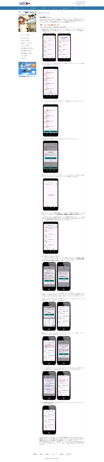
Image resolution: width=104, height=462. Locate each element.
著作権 (41, 454)
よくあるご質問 (24, 55)
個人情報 (47, 454)
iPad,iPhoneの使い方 (25, 38)
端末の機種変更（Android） (26, 50)
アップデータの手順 (25, 45)
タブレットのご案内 (24, 34)
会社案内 (61, 454)
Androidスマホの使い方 (25, 40)
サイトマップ (54, 454)
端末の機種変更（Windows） (27, 53)
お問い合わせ (23, 58)
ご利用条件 (34, 454)
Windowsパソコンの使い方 (26, 43)
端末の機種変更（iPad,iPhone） (27, 48)
